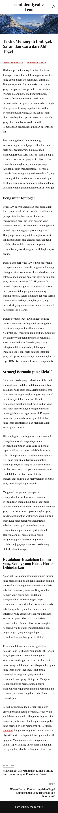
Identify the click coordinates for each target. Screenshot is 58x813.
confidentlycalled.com (29, 7)
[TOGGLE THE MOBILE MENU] (5, 7)
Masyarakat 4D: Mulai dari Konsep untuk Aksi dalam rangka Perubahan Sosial (28, 772)
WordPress (36, 807)
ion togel (8, 730)
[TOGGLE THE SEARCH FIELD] (53, 7)
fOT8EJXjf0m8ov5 (13, 62)
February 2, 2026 (36, 62)
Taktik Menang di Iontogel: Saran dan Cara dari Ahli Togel (27, 46)
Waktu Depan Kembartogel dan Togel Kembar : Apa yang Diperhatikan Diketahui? (32, 792)
